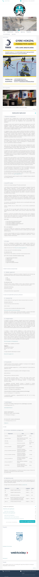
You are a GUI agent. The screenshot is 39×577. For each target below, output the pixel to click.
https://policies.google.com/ (8, 353)
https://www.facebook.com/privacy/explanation (12, 310)
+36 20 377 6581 (7, 0)
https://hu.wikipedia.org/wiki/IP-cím (21, 247)
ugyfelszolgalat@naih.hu (18, 173)
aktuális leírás (24, 484)
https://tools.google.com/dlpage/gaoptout (11, 341)
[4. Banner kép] (20, 30)
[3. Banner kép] (18, 30)
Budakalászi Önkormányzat (7, 546)
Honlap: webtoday (6, 576)
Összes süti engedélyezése (27, 521)
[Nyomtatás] (35, 113)
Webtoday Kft (5, 558)
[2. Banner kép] (17, 30)
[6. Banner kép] (22, 30)
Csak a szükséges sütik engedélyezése (11, 522)
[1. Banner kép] (16, 30)
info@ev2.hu (6, 423)
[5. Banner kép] (21, 30)
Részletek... (34, 109)
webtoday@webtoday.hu (8, 407)
